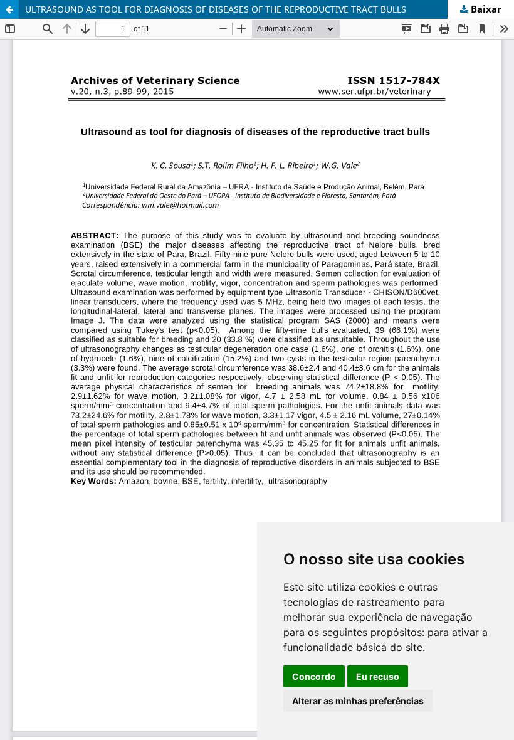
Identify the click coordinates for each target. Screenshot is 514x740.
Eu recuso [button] (377, 676)
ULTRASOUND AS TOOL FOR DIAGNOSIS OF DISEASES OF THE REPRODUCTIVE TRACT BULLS (215, 9)
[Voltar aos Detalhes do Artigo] (9, 9)
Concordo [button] (314, 676)
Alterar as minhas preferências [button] (358, 700)
